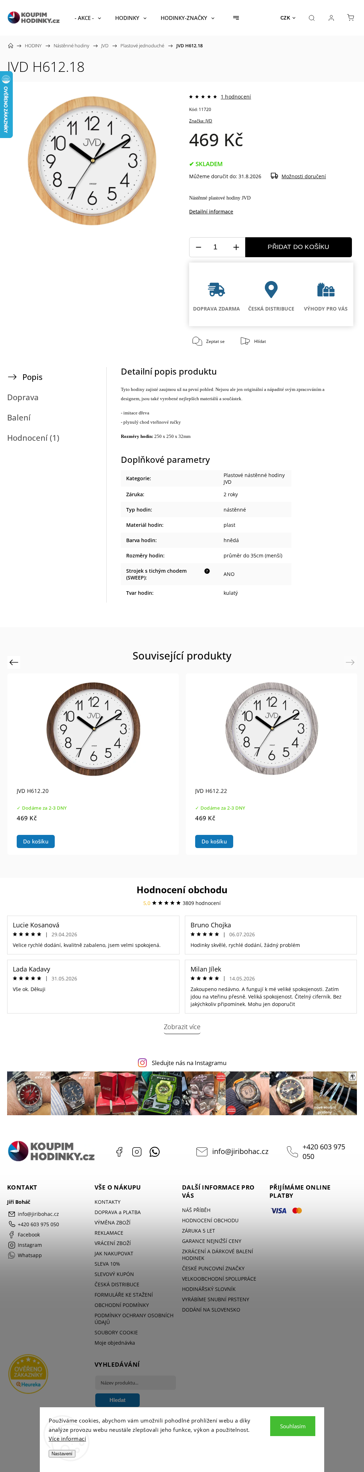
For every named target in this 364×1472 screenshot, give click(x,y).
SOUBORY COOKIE (116, 1332)
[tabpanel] (271, 764)
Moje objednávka (115, 1342)
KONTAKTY (108, 1201)
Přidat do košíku (298, 246)
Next (351, 661)
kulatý (231, 592)
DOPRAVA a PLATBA (118, 1212)
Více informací (67, 1438)
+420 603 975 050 (324, 1151)
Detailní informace (211, 211)
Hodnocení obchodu (182, 889)
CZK (285, 18)
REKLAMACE (109, 1232)
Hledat (117, 1400)
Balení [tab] (19, 417)
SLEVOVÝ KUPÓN (114, 1274)
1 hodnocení (236, 96)
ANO (229, 574)
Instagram (137, 1152)
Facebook (119, 1152)
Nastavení (62, 1453)
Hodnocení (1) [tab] (33, 437)
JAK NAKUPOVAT (114, 1253)
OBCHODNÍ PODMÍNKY (122, 1305)
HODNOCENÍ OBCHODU (210, 1220)
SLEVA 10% (107, 1263)
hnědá (231, 540)
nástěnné (235, 509)
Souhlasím (293, 1426)
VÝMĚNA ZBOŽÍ (112, 1222)
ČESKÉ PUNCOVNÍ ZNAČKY (213, 1268)
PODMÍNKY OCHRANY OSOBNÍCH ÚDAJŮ (134, 1318)
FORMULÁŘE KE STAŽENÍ (124, 1294)
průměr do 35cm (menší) (253, 555)
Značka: (200, 121)
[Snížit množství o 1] (198, 247)
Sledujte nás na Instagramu (189, 1063)
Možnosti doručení (304, 176)
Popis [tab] (32, 376)
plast (229, 524)
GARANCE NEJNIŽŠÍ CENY (211, 1241)
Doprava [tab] (23, 397)
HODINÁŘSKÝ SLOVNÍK (209, 1289)
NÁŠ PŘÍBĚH (196, 1210)
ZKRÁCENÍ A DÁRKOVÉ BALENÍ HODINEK (217, 1254)
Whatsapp (154, 1152)
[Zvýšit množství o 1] (236, 247)
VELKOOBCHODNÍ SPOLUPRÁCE (219, 1278)
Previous (15, 661)
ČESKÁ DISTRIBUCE (117, 1284)
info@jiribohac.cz (240, 1151)
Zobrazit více (182, 1026)
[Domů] (10, 45)
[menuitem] (88, 18)
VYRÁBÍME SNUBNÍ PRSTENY (215, 1299)
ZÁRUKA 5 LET (198, 1230)
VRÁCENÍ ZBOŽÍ (113, 1243)
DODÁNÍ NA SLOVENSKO (211, 1309)
